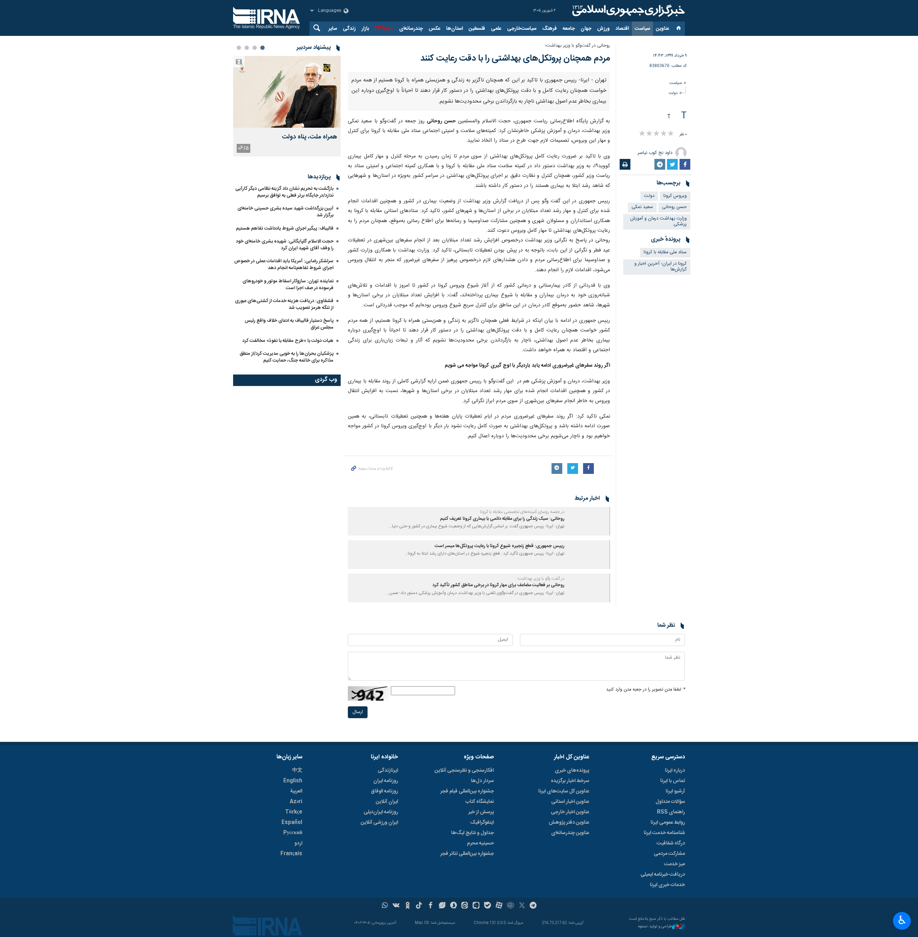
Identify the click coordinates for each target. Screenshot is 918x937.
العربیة (296, 791)
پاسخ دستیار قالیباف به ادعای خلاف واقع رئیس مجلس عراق (289, 324)
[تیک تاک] (419, 906)
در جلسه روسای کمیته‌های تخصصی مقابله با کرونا (522, 511)
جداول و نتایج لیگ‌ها (472, 833)
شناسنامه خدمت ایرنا (664, 833)
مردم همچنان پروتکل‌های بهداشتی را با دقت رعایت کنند (515, 58)
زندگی (349, 28)
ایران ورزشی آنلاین (379, 822)
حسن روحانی (674, 207)
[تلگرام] (533, 906)
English (292, 781)
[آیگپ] (476, 906)
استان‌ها (454, 28)
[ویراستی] (442, 906)
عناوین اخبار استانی (570, 801)
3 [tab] (247, 48)
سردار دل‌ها (482, 781)
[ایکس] (522, 906)
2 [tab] (254, 48)
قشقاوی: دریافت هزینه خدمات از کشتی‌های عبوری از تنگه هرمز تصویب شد (284, 304)
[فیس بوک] (430, 906)
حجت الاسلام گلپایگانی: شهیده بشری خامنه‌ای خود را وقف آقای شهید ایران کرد (284, 244)
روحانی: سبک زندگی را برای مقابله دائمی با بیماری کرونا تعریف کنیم (502, 519)
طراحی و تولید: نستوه (655, 927)
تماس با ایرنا (672, 781)
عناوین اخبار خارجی (570, 812)
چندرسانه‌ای (411, 28)
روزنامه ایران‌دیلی (381, 812)
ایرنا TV (382, 28)
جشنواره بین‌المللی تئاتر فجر (467, 853)
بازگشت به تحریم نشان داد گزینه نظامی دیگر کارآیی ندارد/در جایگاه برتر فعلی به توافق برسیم (284, 192)
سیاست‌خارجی (521, 28)
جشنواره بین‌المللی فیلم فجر (467, 791)
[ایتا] (465, 906)
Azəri (296, 801)
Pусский (292, 833)
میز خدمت (674, 864)
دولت (673, 93)
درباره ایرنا (675, 770)
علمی (496, 28)
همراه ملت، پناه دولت (309, 137)
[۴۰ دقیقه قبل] (287, 92)
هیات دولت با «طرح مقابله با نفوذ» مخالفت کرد (287, 341)
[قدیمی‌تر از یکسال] (588, 521)
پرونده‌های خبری (572, 770)
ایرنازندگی (388, 770)
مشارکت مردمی (669, 853)
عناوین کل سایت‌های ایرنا (563, 791)
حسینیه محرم (480, 843)
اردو (298, 843)
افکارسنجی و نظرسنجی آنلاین (464, 770)
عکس (434, 28)
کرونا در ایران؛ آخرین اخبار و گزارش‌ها (660, 267)
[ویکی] (396, 906)
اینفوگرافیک (482, 822)
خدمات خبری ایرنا (667, 885)
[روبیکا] (510, 906)
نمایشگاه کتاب (479, 801)
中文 (297, 770)
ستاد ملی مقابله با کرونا (665, 252)
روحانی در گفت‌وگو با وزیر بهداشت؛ (577, 46)
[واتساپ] (385, 906)
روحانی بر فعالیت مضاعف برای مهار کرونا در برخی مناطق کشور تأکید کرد (498, 585)
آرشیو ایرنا (675, 791)
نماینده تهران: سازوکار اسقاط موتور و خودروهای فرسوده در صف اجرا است (287, 284)
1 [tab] (262, 48)
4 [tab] (239, 48)
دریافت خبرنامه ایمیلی (662, 874)
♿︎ (902, 920)
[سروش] (453, 906)
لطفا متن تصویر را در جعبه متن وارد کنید (645, 689)
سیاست (642, 28)
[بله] (487, 906)
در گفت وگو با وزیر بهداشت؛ (540, 578)
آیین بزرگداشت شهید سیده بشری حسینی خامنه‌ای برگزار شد (285, 211)
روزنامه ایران (385, 781)
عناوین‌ (662, 28)
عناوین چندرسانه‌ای (570, 833)
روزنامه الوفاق (384, 791)
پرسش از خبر (481, 812)
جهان (586, 28)
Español (291, 822)
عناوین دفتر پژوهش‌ (569, 822)
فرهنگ (549, 28)
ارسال (357, 712)
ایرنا (627, 11)
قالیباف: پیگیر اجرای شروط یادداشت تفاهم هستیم (284, 228)
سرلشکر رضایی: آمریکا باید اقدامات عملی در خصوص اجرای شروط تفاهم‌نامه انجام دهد (283, 264)
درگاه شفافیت (671, 843)
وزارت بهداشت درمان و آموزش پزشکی (658, 222)
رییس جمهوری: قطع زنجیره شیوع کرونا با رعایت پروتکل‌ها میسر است (499, 546)
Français (291, 853)
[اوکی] (407, 906)
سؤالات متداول (670, 801)
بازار (365, 28)
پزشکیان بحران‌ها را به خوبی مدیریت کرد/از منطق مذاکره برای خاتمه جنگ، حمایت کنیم (286, 357)
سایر (332, 28)
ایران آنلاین (387, 801)
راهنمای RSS (671, 812)
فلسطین (477, 28)
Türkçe (293, 812)
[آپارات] (499, 906)
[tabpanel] (287, 106)
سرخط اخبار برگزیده (570, 781)
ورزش (603, 28)
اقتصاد (622, 28)
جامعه (569, 28)
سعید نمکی (642, 207)
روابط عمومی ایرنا (667, 822)
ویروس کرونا (675, 196)
